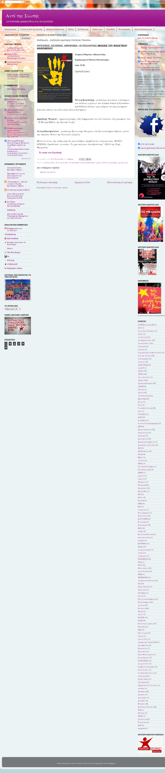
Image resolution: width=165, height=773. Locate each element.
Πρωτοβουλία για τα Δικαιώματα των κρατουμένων (16, 175)
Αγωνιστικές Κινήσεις (146, 331)
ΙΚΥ (139, 506)
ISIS (139, 725)
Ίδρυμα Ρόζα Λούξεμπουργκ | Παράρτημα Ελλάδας (16, 56)
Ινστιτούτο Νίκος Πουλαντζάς (14, 63)
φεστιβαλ (141, 701)
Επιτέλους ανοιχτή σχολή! (16, 114)
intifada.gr (11, 210)
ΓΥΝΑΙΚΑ (142, 414)
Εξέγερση (141, 485)
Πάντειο (106, 162)
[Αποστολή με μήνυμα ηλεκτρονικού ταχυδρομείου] (80, 159)
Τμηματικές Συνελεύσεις (148, 685)
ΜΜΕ (140, 574)
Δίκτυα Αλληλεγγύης (143, 29)
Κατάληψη (142, 522)
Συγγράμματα (143, 657)
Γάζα (140, 405)
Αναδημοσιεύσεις (144, 340)
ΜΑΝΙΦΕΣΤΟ (143, 559)
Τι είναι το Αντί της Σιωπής (31, 29)
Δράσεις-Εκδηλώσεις (55, 29)
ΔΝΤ (139, 448)
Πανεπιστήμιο (143, 602)
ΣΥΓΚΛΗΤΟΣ (143, 660)
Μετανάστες (143, 568)
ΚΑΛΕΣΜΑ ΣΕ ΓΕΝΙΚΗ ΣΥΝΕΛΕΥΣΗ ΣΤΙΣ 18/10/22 (17, 104)
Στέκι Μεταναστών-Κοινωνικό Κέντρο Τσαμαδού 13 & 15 (15, 196)
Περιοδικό (142, 627)
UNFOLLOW (12, 264)
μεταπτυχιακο (143, 571)
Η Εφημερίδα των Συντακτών (14, 229)
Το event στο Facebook (50, 152)
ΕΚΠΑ (140, 463)
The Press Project (13, 252)
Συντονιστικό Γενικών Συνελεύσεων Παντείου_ (151, 68)
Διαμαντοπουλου (145, 429)
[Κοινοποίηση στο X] (85, 159)
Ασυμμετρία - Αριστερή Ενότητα (17, 119)
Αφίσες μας (97, 29)
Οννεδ (140, 596)
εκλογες (141, 460)
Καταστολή (146, 325)
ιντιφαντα (142, 510)
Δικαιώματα (143, 439)
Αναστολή (142, 346)
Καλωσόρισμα (143, 513)
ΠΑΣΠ (140, 620)
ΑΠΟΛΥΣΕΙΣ (143, 365)
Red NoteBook (12, 238)
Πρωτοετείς (142, 648)
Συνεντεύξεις (143, 670)
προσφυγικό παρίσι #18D (147, 642)
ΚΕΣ (139, 528)
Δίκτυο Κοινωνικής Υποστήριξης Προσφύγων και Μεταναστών (17, 216)
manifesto (141, 728)
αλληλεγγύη (143, 337)
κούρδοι (141, 540)
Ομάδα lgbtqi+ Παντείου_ (151, 57)
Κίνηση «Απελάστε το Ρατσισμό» (16, 243)
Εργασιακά (142, 488)
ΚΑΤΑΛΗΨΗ (143, 519)
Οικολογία (142, 590)
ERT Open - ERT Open (16, 89)
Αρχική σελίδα (82, 182)
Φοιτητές (141, 704)
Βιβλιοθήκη (142, 399)
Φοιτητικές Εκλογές (145, 707)
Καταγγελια (143, 516)
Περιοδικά (110, 29)
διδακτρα (141, 436)
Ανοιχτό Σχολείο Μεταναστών (150, 352)
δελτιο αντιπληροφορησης (148, 423)
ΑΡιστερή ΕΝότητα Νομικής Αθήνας (15, 111)
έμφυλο (141, 479)
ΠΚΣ (140, 630)
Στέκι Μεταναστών (145, 654)
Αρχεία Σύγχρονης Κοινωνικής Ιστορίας (16, 49)
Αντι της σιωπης (62, 162)
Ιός (8, 256)
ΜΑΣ (140, 562)
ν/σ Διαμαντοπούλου (146, 580)
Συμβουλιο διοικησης (146, 667)
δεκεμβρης (142, 420)
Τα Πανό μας (83, 29)
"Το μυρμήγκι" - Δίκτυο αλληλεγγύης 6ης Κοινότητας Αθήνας (17, 183)
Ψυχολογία (142, 722)
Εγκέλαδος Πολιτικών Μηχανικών (16, 100)
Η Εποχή (10, 260)
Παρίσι (140, 611)
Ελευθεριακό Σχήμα (146, 466)
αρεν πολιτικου (144, 377)
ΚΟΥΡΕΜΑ (142, 543)
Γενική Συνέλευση (145, 408)
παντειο (141, 605)
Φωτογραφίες (124, 29)
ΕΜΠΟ (140, 472)
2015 (140, 328)
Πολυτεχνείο (143, 633)
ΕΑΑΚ (140, 454)
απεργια (141, 362)
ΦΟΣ (140, 710)
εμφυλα (99, 162)
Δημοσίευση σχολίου (48, 172)
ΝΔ (139, 583)
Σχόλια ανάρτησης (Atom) (57, 187)
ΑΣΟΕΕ (141, 386)
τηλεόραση (142, 682)
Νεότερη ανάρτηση (47, 182)
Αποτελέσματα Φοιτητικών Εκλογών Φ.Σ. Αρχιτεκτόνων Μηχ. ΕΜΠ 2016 (17, 134)
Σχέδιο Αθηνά (143, 679)
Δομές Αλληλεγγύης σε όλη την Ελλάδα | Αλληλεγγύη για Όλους (18, 76)
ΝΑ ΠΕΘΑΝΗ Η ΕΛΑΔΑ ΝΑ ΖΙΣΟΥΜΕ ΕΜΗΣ (17, 123)
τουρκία (141, 688)
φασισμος (114, 162)
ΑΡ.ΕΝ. (140, 371)
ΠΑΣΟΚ (141, 617)
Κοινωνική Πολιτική (145, 534)
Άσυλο (140, 392)
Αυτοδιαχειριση (144, 395)
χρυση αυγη (122, 162)
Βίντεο (71, 29)
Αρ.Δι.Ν (141, 368)
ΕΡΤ (139, 494)
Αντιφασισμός (74, 162)
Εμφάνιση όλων (26, 158)
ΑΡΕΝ (140, 374)
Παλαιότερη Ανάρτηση (119, 182)
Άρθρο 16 (141, 380)
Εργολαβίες (142, 491)
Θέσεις (10, 248)
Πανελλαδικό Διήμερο (146, 599)
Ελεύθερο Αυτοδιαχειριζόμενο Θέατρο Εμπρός (15, 204)
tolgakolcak (98, 763)
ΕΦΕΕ (140, 503)
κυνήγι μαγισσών (144, 550)
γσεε (140, 411)
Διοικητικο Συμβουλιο (146, 442)
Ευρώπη (141, 500)
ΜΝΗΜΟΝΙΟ (143, 577)
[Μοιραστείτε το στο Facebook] (87, 159)
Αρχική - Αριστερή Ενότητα (152, 47)
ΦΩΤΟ (140, 716)
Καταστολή (142, 525)
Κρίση (140, 546)
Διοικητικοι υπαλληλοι (147, 445)
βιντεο (140, 402)
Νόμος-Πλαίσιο (144, 586)
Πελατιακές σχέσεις (146, 623)
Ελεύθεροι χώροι (144, 469)
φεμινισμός (142, 697)
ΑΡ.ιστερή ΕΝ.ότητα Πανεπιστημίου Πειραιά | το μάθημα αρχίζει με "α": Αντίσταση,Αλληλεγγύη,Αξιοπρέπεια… (18, 146)
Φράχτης (141, 713)
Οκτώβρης (142, 593)
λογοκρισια (142, 556)
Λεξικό (140, 553)
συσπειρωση (142, 676)
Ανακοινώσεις (10, 29)
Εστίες (140, 497)
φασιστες (141, 694)
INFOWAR (11, 234)
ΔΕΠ (139, 426)
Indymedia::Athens (14, 268)
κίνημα (140, 531)
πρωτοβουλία (143, 645)
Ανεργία (141, 349)
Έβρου (140, 457)
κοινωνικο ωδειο (144, 537)
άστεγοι (141, 389)
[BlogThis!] (82, 159)
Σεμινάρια (142, 651)
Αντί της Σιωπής (22, 15)
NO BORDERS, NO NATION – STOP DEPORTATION (17, 154)
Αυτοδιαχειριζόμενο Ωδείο (18, 190)
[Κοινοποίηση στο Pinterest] (90, 159)
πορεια (140, 636)
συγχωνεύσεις (143, 663)
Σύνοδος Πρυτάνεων (146, 673)
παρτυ (140, 614)
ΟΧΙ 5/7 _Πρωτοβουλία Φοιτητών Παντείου (150, 62)
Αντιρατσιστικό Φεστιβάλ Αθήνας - (15, 168)
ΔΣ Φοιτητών (143, 451)
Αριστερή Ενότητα (87, 162)
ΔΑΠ (140, 417)
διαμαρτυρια (143, 432)
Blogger (112, 763)
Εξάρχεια (142, 482)
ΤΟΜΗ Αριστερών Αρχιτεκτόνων (14, 129)
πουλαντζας (143, 639)
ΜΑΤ (140, 565)
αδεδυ (140, 334)
